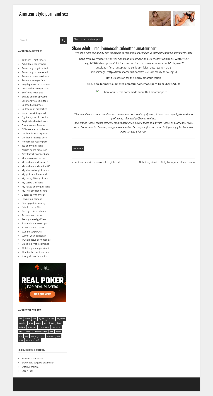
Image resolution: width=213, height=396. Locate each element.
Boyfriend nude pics (32, 92)
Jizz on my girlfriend (32, 145)
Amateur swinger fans (33, 80)
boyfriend (61, 318)
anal (20, 318)
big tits (42, 318)
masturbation (41, 331)
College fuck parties (32, 104)
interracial (56, 327)
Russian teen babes (32, 215)
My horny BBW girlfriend (35, 178)
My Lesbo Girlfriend (32, 182)
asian (27, 318)
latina (21, 331)
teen (58, 335)
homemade (78, 148)
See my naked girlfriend (34, 219)
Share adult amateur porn (87, 39)
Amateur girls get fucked (35, 68)
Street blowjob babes (33, 227)
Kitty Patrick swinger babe (35, 153)
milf (51, 331)
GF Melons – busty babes (35, 129)
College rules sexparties (34, 108)
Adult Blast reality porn (34, 63)
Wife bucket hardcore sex (35, 252)
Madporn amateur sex (34, 157)
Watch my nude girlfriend (35, 247)
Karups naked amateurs (34, 149)
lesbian (29, 331)
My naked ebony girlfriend (36, 186)
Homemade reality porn (34, 141)
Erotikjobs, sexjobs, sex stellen (38, 362)
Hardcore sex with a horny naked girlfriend (96, 162)
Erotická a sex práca (32, 358)
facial (59, 323)
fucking (22, 327)
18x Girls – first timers (34, 59)
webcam (30, 340)
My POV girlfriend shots (34, 190)
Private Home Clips (32, 207)
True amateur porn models (36, 239)
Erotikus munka (30, 366)
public (33, 335)
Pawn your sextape (32, 198)
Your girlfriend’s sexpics (34, 256)
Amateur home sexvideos (35, 76)
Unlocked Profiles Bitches (35, 243)
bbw (34, 318)
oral (20, 335)
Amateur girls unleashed (35, 72)
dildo (31, 323)
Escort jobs (27, 370)
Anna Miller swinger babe (35, 88)
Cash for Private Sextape (35, 100)
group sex (32, 327)
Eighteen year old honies (35, 117)
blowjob (50, 318)
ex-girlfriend (49, 323)
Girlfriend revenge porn (34, 137)
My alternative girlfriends (35, 170)
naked (58, 331)
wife (38, 340)
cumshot (22, 323)
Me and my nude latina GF (36, 166)
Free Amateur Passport (34, 125)
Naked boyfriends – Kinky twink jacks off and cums (166, 162)
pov (26, 335)
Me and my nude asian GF (36, 162)
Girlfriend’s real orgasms (35, 133)
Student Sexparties (32, 231)
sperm (41, 335)
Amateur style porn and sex (43, 13)
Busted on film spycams (34, 96)
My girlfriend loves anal (34, 174)
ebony (38, 323)
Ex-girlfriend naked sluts (35, 121)
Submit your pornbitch (34, 235)
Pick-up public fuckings (34, 202)
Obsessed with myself (33, 194)
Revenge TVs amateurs (34, 211)
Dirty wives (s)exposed (34, 112)
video (21, 340)
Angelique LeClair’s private (36, 84)
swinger (50, 335)
